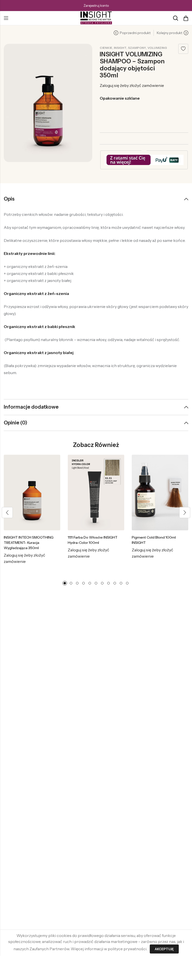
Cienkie (106, 48)
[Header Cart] (185, 18)
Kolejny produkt (169, 33)
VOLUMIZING (157, 48)
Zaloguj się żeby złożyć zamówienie (132, 85)
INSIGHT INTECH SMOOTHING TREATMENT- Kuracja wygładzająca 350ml (29, 542)
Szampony (137, 48)
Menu (6, 18)
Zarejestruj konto (96, 6)
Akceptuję (164, 949)
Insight (120, 48)
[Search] (175, 18)
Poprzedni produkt (135, 33)
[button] (7, 512)
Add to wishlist (183, 49)
